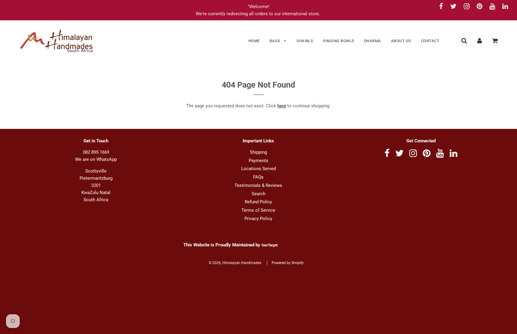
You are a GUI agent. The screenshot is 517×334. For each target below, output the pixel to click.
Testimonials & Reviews (258, 185)
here (281, 106)
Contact (430, 41)
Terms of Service (258, 210)
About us (401, 41)
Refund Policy (258, 202)
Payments (258, 160)
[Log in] (479, 40)
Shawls (304, 41)
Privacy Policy (258, 218)
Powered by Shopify (288, 263)
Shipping (258, 152)
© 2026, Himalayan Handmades (235, 263)
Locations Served (258, 168)
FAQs (258, 177)
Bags (276, 41)
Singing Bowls (338, 41)
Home (254, 41)
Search (258, 193)
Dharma (372, 41)
